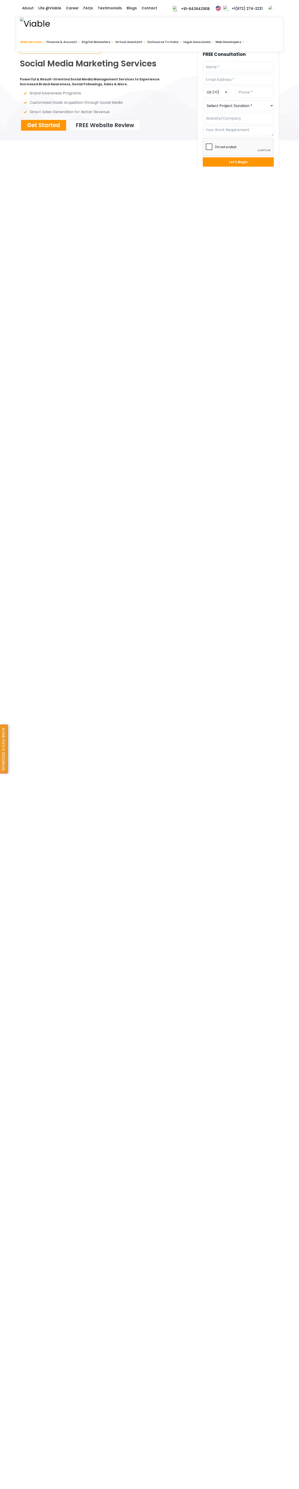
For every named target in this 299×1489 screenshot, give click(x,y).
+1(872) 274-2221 (247, 8)
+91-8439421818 (195, 8)
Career (72, 8)
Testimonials (110, 8)
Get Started (43, 125)
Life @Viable (49, 8)
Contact (149, 8)
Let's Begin (238, 162)
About (28, 8)
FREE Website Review (105, 125)
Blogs (132, 8)
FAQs (88, 8)
